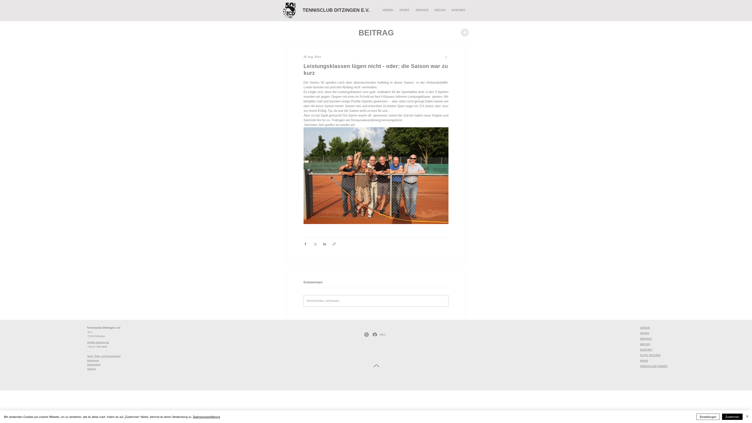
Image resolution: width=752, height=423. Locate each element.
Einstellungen (708, 417)
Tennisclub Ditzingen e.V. (104, 327)
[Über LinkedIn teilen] (324, 244)
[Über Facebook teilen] (305, 244)
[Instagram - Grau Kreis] (366, 334)
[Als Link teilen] (334, 244)
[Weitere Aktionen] (446, 56)
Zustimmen (732, 417)
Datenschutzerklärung (206, 417)
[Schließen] (747, 417)
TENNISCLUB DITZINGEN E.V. (336, 10)
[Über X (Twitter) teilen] (315, 244)
